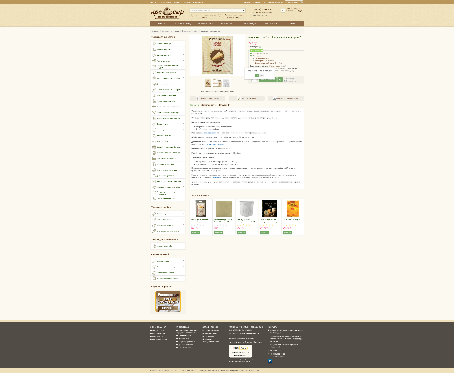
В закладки (290, 78)
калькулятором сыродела (213, 144)
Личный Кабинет (158, 330)
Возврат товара (211, 333)
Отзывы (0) (224, 105)
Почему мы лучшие (275, 2)
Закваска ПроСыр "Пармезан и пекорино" (201, 31)
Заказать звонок (261, 15)
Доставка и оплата (186, 344)
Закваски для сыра (170, 31)
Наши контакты (184, 339)
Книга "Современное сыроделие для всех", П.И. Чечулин (268, 222)
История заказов (158, 333)
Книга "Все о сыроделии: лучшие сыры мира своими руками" (292, 222)
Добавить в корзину (267, 79)
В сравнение (291, 81)
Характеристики (209, 105)
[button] (193, 55)
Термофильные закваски (264, 61)
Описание (194, 105)
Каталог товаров (185, 336)
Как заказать (245, 2)
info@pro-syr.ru (276, 350)
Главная (155, 31)
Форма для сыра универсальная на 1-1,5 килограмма (246, 222)
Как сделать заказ (185, 347)
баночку (216, 177)
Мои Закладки (157, 336)
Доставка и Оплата (259, 2)
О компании (209, 336)
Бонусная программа (187, 342)
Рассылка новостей (159, 339)
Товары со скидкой (212, 330)
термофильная (210, 133)
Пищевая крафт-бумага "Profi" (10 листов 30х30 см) (223, 222)
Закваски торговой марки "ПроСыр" (268, 63)
